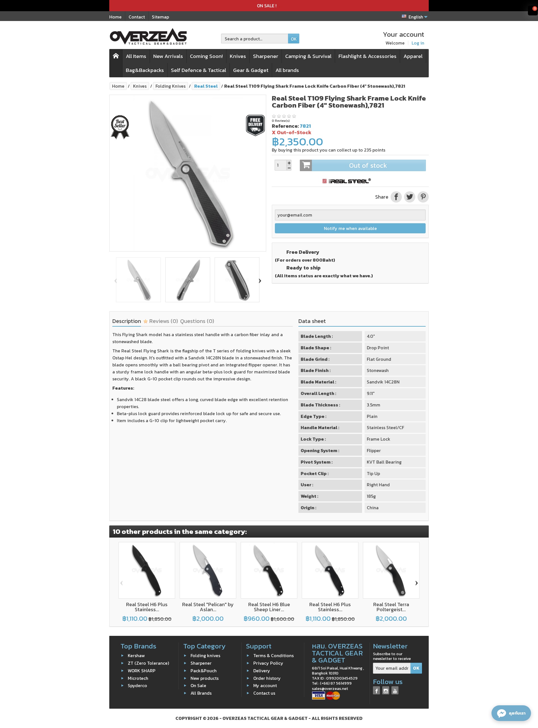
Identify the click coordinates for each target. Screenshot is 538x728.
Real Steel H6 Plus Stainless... (147, 607)
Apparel (413, 56)
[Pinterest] (422, 197)
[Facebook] (376, 690)
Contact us (264, 693)
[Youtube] (394, 690)
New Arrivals (168, 56)
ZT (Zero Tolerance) (148, 663)
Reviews (163, 321)
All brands (287, 70)
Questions (197, 321)
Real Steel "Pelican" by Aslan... (208, 607)
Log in (418, 43)
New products (205, 677)
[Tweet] (409, 197)
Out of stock (368, 165)
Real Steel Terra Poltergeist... (391, 607)
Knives (238, 56)
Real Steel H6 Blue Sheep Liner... (269, 607)
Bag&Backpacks (145, 70)
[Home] (116, 63)
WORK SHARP (142, 670)
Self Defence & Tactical (198, 70)
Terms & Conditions (273, 655)
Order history (267, 677)
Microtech (138, 677)
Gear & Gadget (250, 70)
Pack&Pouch (204, 670)
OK (294, 39)
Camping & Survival (308, 56)
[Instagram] (385, 690)
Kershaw (136, 655)
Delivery (261, 670)
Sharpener (265, 56)
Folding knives (205, 655)
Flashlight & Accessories (367, 56)
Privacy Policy (268, 663)
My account (265, 685)
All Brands (201, 693)
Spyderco (137, 685)
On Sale (198, 685)
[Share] (396, 197)
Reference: (285, 126)
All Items (136, 56)
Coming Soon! (206, 56)
